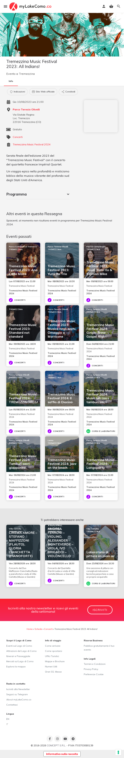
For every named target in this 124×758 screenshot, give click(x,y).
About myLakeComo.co (18, 699)
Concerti (18, 137)
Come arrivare (52, 645)
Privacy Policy (91, 669)
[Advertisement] (101, 116)
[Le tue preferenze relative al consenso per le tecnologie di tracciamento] (118, 752)
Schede (38, 629)
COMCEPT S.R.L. (56, 745)
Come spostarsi (53, 651)
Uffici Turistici (52, 656)
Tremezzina (27, 74)
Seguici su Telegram (17, 694)
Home (30, 629)
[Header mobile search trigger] (119, 6)
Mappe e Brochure (55, 661)
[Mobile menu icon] (5, 6)
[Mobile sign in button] (104, 6)
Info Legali (90, 658)
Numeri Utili (51, 666)
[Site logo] (30, 6)
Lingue (10, 713)
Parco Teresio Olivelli (26, 109)
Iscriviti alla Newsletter (18, 689)
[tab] (37, 194)
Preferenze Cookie (93, 674)
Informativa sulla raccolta (62, 754)
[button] (37, 194)
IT (7, 724)
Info (11, 81)
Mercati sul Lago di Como (20, 661)
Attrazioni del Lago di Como (21, 651)
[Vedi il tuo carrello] (111, 6)
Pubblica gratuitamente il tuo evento (99, 647)
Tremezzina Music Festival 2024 (32, 144)
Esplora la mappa (16, 666)
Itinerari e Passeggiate (18, 656)
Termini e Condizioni (94, 664)
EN (7, 719)
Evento (11, 74)
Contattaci (12, 704)
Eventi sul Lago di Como (19, 645)
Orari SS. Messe (53, 671)
